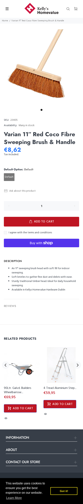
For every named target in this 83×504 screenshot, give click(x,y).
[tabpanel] (41, 65)
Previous (5, 365)
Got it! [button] (64, 491)
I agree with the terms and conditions (30, 233)
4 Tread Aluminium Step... (59, 388)
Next (77, 365)
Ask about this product (22, 191)
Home (5, 21)
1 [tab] (41, 110)
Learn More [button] (14, 498)
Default (9, 177)
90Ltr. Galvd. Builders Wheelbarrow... (17, 390)
